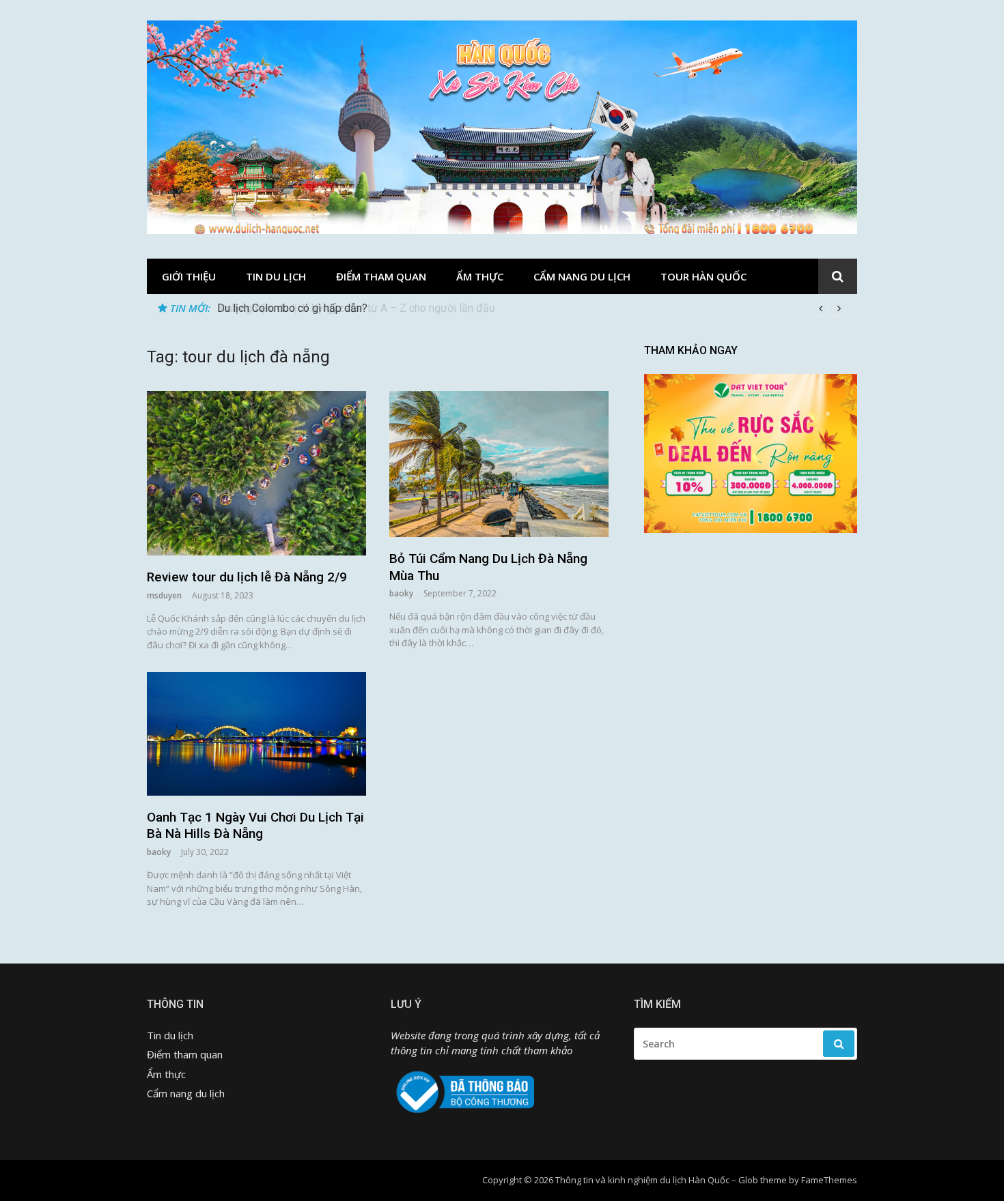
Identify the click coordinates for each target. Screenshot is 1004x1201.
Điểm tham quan (381, 276)
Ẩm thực (479, 276)
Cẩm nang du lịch (581, 276)
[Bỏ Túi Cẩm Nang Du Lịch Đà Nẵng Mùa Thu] (499, 464)
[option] (531, 308)
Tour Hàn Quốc (703, 276)
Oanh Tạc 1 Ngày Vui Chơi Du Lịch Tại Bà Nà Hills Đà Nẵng (255, 825)
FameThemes (829, 1180)
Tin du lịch (170, 1035)
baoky (401, 593)
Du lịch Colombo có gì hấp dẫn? (292, 308)
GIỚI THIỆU (189, 276)
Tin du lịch (276, 276)
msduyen (164, 595)
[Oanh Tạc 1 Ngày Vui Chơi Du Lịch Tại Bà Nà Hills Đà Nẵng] (256, 734)
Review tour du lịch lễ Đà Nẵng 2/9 (247, 577)
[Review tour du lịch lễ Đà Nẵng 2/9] (256, 473)
